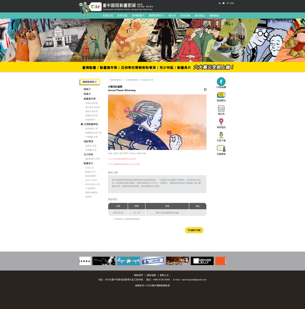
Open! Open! (91, 180)
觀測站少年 (90, 172)
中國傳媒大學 (91, 137)
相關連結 (214, 15)
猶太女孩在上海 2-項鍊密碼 (92, 186)
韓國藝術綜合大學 (93, 133)
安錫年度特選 (91, 103)
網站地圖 (151, 275)
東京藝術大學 (91, 128)
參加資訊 (200, 15)
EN (232, 3)
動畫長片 (88, 163)
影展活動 (185, 15)
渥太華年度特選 (92, 107)
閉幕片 (87, 94)
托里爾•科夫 (90, 150)
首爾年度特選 (91, 115)
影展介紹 (108, 15)
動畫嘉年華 (90, 98)
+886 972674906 (161, 279)
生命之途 (89, 168)
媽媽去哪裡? (91, 176)
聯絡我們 (138, 275)
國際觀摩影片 (156, 15)
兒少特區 (88, 154)
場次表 (172, 15)
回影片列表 (195, 230)
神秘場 (88, 196)
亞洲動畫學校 (91, 124)
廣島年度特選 (91, 111)
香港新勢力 (90, 119)
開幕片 (87, 89)
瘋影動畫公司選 (92, 159)
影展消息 (122, 15)
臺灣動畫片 (138, 15)
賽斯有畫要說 (91, 192)
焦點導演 (88, 141)
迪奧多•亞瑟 (90, 146)
